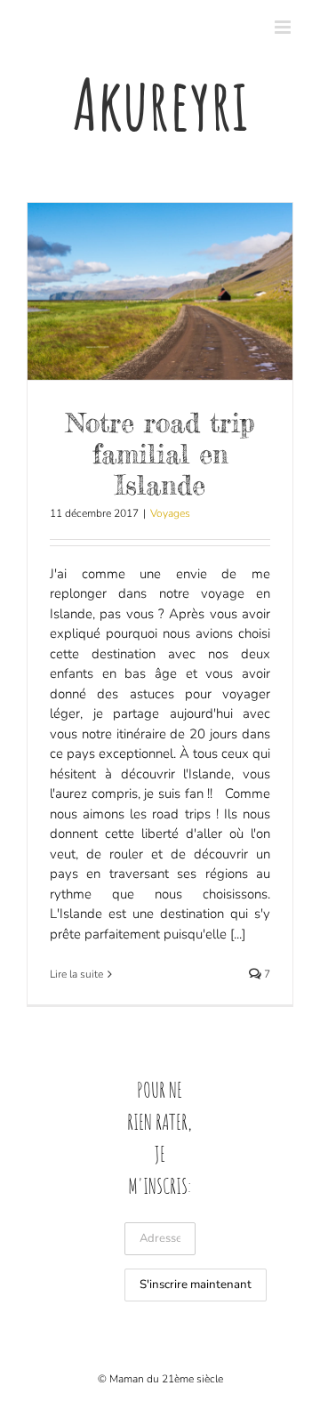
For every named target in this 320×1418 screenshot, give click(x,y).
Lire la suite (76, 974)
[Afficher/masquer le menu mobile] (284, 27)
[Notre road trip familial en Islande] (160, 291)
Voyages (170, 513)
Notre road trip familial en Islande (160, 454)
